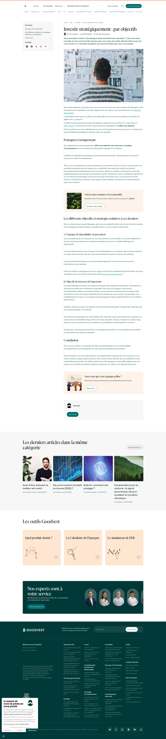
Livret (59, 11)
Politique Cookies (93, 729)
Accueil (26, 11)
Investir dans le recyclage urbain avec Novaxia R (113, 648)
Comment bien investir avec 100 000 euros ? (91, 716)
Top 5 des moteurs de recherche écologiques (71, 703)
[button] (3, 736)
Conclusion (29, 38)
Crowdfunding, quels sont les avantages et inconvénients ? (113, 707)
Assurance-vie (35, 11)
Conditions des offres (60, 729)
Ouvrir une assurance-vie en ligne (72, 648)
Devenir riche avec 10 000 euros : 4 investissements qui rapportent (93, 710)
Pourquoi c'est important (34, 29)
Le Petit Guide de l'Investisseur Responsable (134, 682)
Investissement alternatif (84, 11)
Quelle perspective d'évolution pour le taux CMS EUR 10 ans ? (112, 676)
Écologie (130, 11)
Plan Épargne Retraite (48, 11)
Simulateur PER (131, 655)
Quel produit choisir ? (133, 647)
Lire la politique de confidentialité (16, 724)
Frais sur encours (131, 673)
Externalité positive (132, 665)
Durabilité (84, 729)
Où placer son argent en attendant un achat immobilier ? (113, 654)
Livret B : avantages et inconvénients (91, 648)
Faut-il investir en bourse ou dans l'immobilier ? (113, 659)
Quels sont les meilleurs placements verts (92, 685)
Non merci (8, 730)
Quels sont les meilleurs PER (71, 682)
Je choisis (20, 730)
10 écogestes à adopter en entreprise (72, 709)
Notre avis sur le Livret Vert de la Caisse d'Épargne (91, 654)
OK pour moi (32, 730)
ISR (64, 11)
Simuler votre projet (94, 206)
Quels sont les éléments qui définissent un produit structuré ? (113, 714)
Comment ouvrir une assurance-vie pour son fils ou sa (71, 671)
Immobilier (71, 11)
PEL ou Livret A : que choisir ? (91, 659)
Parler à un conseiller (30, 650)
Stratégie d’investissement (117, 11)
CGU (51, 729)
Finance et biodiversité (133, 702)
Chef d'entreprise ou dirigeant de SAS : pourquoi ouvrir (72, 687)
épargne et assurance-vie (112, 274)
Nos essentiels (48, 6)
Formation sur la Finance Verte (134, 693)
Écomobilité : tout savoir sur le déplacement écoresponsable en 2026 (72, 714)
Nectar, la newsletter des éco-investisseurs (134, 689)
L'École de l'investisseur (133, 685)
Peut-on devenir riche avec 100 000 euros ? (91, 704)
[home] (25, 6)
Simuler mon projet (29, 647)
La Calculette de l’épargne (131, 651)
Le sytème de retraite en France (134, 698)
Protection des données (74, 729)
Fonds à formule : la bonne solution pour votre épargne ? (114, 701)
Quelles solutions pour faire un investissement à (92, 674)
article (70, 126)
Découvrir (90, 388)
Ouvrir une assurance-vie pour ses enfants (72, 653)
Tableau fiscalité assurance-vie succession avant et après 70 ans (72, 658)
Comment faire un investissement (92, 680)
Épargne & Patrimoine (100, 11)
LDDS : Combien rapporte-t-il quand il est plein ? (114, 688)
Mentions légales (41, 729)
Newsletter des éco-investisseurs (78, 6)
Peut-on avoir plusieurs (71, 693)
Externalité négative (132, 670)
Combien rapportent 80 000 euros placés (113, 670)
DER (48, 729)
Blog (71, 22)
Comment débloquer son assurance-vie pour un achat (72, 665)
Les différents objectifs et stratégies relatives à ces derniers (37, 33)
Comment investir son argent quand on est (91, 699)
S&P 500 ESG (130, 668)
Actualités (138, 11)
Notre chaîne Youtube (133, 657)
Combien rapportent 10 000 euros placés (112, 683)
